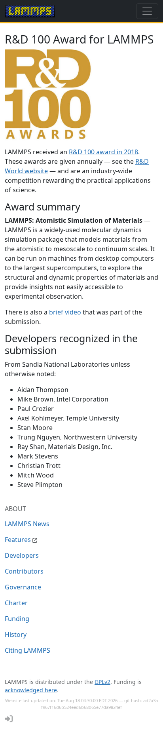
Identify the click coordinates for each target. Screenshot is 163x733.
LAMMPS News (27, 523)
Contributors (24, 571)
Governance (23, 587)
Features (18, 539)
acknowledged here (31, 690)
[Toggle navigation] (147, 11)
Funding (17, 618)
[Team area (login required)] (9, 719)
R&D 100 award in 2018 (103, 152)
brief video (65, 312)
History (16, 634)
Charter (16, 603)
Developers (22, 555)
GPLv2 (102, 682)
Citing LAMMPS (27, 650)
